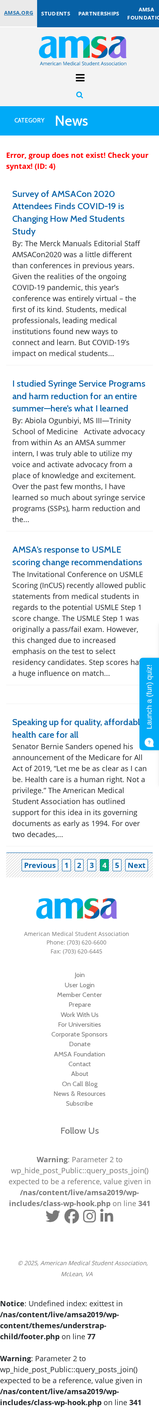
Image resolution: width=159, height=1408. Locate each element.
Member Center (79, 994)
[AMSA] (77, 50)
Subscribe (79, 1103)
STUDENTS (55, 13)
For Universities (79, 1024)
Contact (79, 1064)
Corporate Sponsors (79, 1034)
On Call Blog (79, 1084)
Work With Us (80, 1014)
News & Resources (79, 1093)
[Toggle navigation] (79, 76)
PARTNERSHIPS (98, 13)
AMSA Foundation (79, 1054)
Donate (80, 1044)
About (79, 1073)
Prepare (79, 1004)
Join (80, 975)
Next (137, 865)
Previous (40, 865)
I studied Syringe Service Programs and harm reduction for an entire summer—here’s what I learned (79, 396)
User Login (80, 985)
